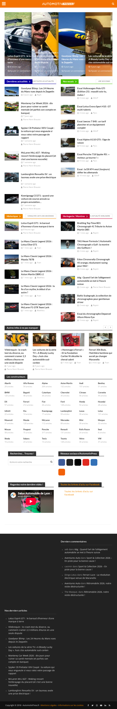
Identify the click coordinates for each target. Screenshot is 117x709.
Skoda (7, 438)
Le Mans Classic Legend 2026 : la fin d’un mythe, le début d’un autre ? (38, 289)
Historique (12, 216)
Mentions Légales (49, 705)
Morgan (101, 420)
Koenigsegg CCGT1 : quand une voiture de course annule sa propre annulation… (37, 199)
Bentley (101, 383)
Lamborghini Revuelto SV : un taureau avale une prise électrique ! (38, 177)
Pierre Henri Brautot (31, 119)
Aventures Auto (72, 557)
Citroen (82, 392)
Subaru (26, 438)
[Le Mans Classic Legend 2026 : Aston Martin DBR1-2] (12, 274)
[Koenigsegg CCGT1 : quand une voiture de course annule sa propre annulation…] (12, 198)
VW (99, 438)
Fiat (43, 401)
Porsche (45, 429)
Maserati (9, 420)
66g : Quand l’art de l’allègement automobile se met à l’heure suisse (94, 280)
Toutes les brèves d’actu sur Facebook (79, 484)
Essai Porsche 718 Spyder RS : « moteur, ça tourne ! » (93, 156)
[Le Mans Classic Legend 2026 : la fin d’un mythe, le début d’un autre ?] (12, 289)
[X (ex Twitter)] (69, 462)
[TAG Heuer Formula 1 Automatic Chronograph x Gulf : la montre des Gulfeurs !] (68, 244)
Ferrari (26, 401)
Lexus (81, 411)
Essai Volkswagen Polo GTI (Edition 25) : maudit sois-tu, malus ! (92, 91)
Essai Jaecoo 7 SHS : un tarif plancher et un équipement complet (91, 124)
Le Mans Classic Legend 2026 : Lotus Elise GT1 (36, 243)
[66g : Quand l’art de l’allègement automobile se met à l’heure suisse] (68, 280)
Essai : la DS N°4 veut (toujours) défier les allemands (93, 171)
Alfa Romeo (28, 383)
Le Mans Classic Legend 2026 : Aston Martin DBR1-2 (36, 273)
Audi (81, 383)
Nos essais (68, 81)
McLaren (46, 420)
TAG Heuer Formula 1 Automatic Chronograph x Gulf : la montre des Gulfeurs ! (94, 244)
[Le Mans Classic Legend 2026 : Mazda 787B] (12, 259)
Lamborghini (66, 411)
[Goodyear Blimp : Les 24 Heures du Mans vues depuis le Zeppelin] (12, 91)
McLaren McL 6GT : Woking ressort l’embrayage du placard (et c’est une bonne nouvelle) (38, 156)
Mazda (26, 420)
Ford (63, 401)
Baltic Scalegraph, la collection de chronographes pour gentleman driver (94, 299)
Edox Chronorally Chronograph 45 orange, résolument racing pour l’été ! (93, 262)
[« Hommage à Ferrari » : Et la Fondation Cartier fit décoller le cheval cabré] (72, 339)
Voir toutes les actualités (43, 81)
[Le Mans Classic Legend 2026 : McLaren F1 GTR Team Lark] (12, 307)
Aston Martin (66, 383)
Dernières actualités (17, 81)
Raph (39, 94)
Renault (64, 429)
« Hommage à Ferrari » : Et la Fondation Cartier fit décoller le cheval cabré (72, 354)
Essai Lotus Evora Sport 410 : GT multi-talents (94, 108)
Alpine (45, 383)
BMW (7, 392)
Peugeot (27, 429)
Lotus (100, 411)
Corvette (102, 392)
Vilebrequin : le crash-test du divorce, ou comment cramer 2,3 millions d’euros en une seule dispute (49, 57)
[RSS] (61, 472)
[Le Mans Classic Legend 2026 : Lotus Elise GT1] (12, 244)
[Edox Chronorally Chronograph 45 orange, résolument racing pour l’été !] (68, 262)
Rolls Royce (84, 429)
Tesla (44, 438)
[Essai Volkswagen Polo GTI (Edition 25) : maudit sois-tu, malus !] (68, 91)
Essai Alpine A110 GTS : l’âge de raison (93, 141)
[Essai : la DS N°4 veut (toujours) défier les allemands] (68, 172)
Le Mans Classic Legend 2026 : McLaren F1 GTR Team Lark (36, 306)
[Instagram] (77, 462)
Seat (100, 429)
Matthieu (40, 277)
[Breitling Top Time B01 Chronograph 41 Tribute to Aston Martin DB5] (68, 226)
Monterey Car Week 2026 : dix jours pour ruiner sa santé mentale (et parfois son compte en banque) (38, 108)
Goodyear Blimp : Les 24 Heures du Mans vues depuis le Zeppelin (76, 59)
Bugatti (26, 392)
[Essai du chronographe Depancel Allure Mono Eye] (68, 316)
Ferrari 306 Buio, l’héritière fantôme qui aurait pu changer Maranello (100, 354)
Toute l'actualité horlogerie (98, 216)
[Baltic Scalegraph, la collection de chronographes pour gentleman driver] (68, 298)
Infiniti (8, 411)
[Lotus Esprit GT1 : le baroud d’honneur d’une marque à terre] (12, 226)
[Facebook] (61, 462)
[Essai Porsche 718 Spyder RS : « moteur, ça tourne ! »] (68, 157)
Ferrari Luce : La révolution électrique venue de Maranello (87, 576)
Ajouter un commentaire (20, 71)
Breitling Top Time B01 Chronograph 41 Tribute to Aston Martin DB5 (94, 226)
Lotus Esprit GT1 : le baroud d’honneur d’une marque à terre (22, 59)
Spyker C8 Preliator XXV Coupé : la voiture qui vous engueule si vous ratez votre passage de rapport (37, 133)
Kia (24, 411)
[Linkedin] (94, 462)
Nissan (8, 429)
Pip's (95, 113)
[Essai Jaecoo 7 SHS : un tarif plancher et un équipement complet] (68, 124)
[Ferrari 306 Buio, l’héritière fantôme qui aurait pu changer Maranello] (101, 339)
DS (6, 401)
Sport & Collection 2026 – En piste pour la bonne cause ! (88, 559)
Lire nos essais (104, 81)
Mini (81, 420)
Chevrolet (65, 392)
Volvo (81, 438)
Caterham (46, 392)
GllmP (95, 98)
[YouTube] (86, 462)
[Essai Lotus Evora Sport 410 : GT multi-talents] (68, 109)
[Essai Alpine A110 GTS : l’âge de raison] (68, 142)
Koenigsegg (47, 411)
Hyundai (101, 401)
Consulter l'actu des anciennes (41, 216)
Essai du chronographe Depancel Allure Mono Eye (94, 315)
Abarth (8, 383)
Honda (82, 401)
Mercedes (65, 420)
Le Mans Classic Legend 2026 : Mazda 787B (36, 258)
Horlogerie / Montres (74, 216)
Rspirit (95, 233)
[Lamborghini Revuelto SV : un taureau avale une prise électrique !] (12, 177)
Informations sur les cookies (70, 705)
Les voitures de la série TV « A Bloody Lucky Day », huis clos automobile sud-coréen (44, 356)
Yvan (39, 247)
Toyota (64, 438)
